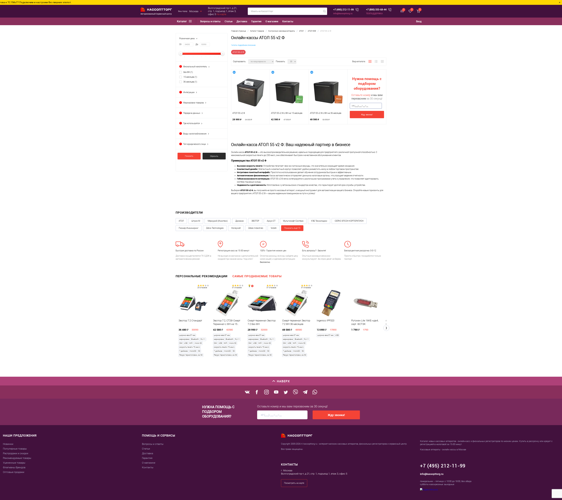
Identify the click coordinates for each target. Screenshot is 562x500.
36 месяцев (190, 82)
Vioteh (274, 228)
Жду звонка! (367, 114)
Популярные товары (15, 448)
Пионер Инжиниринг (188, 228)
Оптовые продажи (13, 472)
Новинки (8, 444)
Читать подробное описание (243, 45)
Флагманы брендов (14, 467)
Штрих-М (195, 221)
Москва (193, 11)
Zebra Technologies (215, 228)
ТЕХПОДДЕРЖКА (374, 13)
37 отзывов (237, 288)
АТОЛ (181, 221)
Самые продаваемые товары (257, 276)
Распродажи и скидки (15, 453)
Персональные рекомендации (201, 276)
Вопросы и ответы (210, 21)
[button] (386, 328)
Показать (189, 156)
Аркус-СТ (271, 221)
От (180, 44)
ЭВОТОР (255, 221)
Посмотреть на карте (294, 483)
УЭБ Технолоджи (319, 221)
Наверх (283, 381)
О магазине (271, 21)
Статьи (228, 21)
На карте (221, 14)
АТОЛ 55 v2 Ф (238, 52)
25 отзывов (202, 288)
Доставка (242, 21)
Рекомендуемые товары (17, 458)
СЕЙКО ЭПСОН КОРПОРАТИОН (349, 221)
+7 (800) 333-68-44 (376, 9)
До (197, 44)
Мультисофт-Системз (293, 221)
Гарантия (256, 21)
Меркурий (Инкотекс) (218, 221)
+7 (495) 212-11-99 (343, 9)
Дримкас (239, 221)
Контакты (287, 21)
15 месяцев (190, 77)
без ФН (188, 72)
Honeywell (236, 228)
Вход (419, 21)
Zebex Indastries (255, 228)
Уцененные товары (14, 462)
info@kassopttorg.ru (342, 13)
